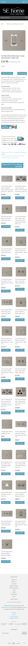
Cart (26, 2)
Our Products (14, 594)
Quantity (3, 66)
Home (2, 24)
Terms (14, 596)
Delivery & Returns (14, 588)
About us (14, 581)
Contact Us (14, 579)
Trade (14, 590)
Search (14, 592)
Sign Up (24, 633)
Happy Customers (14, 586)
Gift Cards (14, 584)
